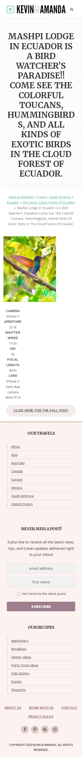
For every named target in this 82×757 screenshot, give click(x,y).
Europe (17, 479)
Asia (14, 454)
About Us (13, 707)
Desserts (18, 689)
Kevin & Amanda (21, 197)
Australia (18, 463)
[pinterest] (35, 729)
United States (22, 504)
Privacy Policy (41, 716)
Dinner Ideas (21, 657)
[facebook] (25, 729)
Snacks (16, 681)
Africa (15, 446)
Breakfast (18, 648)
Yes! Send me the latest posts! (43, 594)
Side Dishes (20, 673)
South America (60, 197)
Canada (17, 471)
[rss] (45, 729)
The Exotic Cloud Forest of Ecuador (48, 202)
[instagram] (55, 729)
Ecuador (13, 202)
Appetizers (19, 640)
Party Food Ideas (24, 665)
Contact (69, 707)
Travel (41, 197)
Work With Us (41, 707)
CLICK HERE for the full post (41, 410)
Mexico (16, 487)
